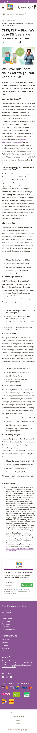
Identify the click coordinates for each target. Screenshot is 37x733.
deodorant (23, 139)
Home (3, 20)
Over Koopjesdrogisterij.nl (15, 606)
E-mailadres (8, 582)
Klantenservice (9, 635)
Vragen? (6, 656)
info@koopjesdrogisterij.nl (21, 665)
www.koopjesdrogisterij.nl (15, 549)
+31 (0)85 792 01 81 (9, 667)
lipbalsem (5, 142)
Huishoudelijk (11, 20)
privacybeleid (18, 589)
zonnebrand (16, 142)
